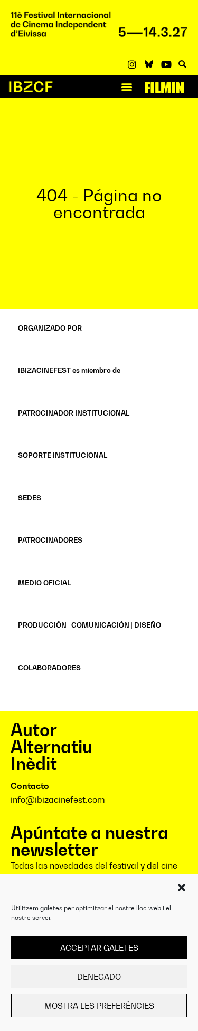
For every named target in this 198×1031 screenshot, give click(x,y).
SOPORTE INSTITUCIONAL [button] (62, 455)
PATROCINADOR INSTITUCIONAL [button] (73, 413)
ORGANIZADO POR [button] (50, 328)
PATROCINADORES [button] (50, 540)
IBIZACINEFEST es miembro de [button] (69, 370)
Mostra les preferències (99, 1005)
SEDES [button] (29, 498)
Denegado (99, 976)
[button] (181, 887)
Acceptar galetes (99, 947)
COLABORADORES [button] (49, 667)
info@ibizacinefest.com (58, 799)
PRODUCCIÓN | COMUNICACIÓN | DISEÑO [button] (89, 625)
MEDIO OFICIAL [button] (44, 583)
